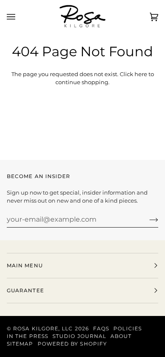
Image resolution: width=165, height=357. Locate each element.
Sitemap (20, 344)
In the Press (27, 336)
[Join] (147, 219)
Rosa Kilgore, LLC (43, 328)
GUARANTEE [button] (25, 290)
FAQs (101, 328)
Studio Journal (79, 336)
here (141, 74)
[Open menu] (19, 17)
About (121, 336)
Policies (127, 328)
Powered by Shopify (72, 344)
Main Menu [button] (25, 265)
